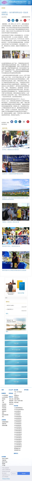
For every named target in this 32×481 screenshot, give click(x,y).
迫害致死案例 (5, 421)
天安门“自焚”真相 (18, 400)
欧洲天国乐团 (5, 414)
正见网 (3, 465)
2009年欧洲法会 (18, 429)
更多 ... (7, 313)
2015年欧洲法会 (17, 418)
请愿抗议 (4, 411)
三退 (3, 402)
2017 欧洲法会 (17, 414)
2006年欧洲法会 (18, 434)
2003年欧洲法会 (18, 439)
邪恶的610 (16, 395)
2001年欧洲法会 (18, 443)
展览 (3, 413)
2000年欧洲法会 (18, 444)
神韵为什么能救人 (10, 305)
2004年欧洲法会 (18, 437)
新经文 (7, 301)
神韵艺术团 (4, 462)
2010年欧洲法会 (18, 427)
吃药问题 (16, 402)
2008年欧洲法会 (18, 430)
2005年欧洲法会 (18, 436)
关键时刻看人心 (10, 309)
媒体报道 (4, 409)
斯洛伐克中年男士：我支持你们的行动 (11, 246)
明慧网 (3, 463)
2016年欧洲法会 (18, 416)
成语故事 (11, 400)
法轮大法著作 (5, 458)
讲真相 (3, 8)
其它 (3, 416)
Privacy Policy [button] (6, 478)
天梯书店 (4, 460)
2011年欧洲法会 (17, 425)
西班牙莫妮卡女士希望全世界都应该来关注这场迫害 (14, 270)
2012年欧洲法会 (17, 423)
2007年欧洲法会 (18, 432)
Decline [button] (14, 473)
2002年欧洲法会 (18, 441)
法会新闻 (4, 404)
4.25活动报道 (5, 397)
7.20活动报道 (5, 395)
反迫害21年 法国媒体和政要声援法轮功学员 (12, 173)
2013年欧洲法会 (17, 421)
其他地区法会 (17, 450)
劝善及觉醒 (4, 425)
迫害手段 (4, 423)
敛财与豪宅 (16, 398)
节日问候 (4, 407)
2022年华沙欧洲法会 (19, 409)
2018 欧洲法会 (17, 413)
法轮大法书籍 (21, 293)
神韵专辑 (11, 402)
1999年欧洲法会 (18, 446)
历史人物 (11, 398)
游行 (3, 400)
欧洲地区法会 (17, 448)
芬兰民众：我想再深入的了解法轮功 (10, 149)
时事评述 (16, 397)
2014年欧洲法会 (17, 420)
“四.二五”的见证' (18, 391)
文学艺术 (11, 404)
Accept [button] (23, 473)
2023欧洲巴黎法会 (18, 407)
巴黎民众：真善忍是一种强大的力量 (10, 222)
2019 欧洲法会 (17, 411)
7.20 (15, 393)
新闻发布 (4, 406)
